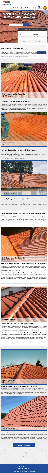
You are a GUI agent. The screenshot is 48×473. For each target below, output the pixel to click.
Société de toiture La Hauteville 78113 (40, 459)
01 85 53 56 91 (17, 8)
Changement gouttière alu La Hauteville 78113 (24, 457)
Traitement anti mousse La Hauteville (7, 457)
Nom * (21, 34)
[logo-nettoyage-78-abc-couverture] (6, 2)
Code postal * (35, 34)
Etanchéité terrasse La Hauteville (8, 454)
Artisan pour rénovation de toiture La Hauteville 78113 (39, 455)
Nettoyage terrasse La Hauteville (8, 460)
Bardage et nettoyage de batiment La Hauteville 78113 (8, 451)
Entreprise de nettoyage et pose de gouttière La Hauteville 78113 (40, 451)
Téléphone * (35, 39)
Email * (21, 39)
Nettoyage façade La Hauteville (24, 450)
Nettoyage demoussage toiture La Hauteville (24, 453)
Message (21, 43)
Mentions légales (31, 471)
